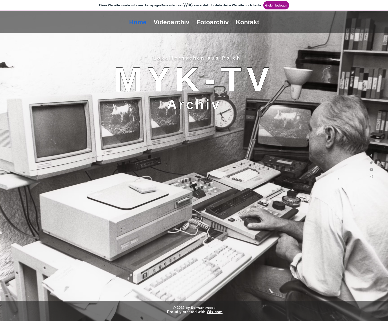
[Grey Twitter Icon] (371, 162)
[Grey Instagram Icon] (371, 176)
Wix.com (215, 312)
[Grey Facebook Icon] (371, 156)
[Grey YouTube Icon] (371, 169)
